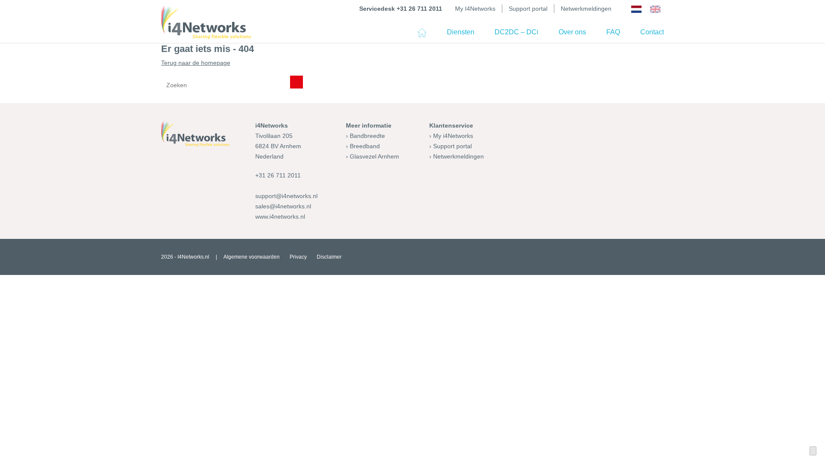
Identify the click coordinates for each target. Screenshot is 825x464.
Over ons (572, 32)
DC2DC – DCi (516, 32)
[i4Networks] (206, 22)
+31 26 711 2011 (278, 175)
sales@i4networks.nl (283, 206)
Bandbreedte (367, 135)
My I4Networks (475, 8)
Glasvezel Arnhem (374, 156)
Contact (652, 32)
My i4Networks (453, 135)
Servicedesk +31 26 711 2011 (400, 8)
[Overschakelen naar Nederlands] (636, 9)
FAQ (613, 32)
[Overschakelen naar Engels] (655, 9)
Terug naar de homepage (195, 62)
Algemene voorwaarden (251, 257)
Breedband (365, 146)
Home (422, 36)
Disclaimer (329, 257)
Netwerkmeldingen (586, 8)
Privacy (298, 257)
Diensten (460, 32)
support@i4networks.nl (286, 195)
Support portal (528, 8)
